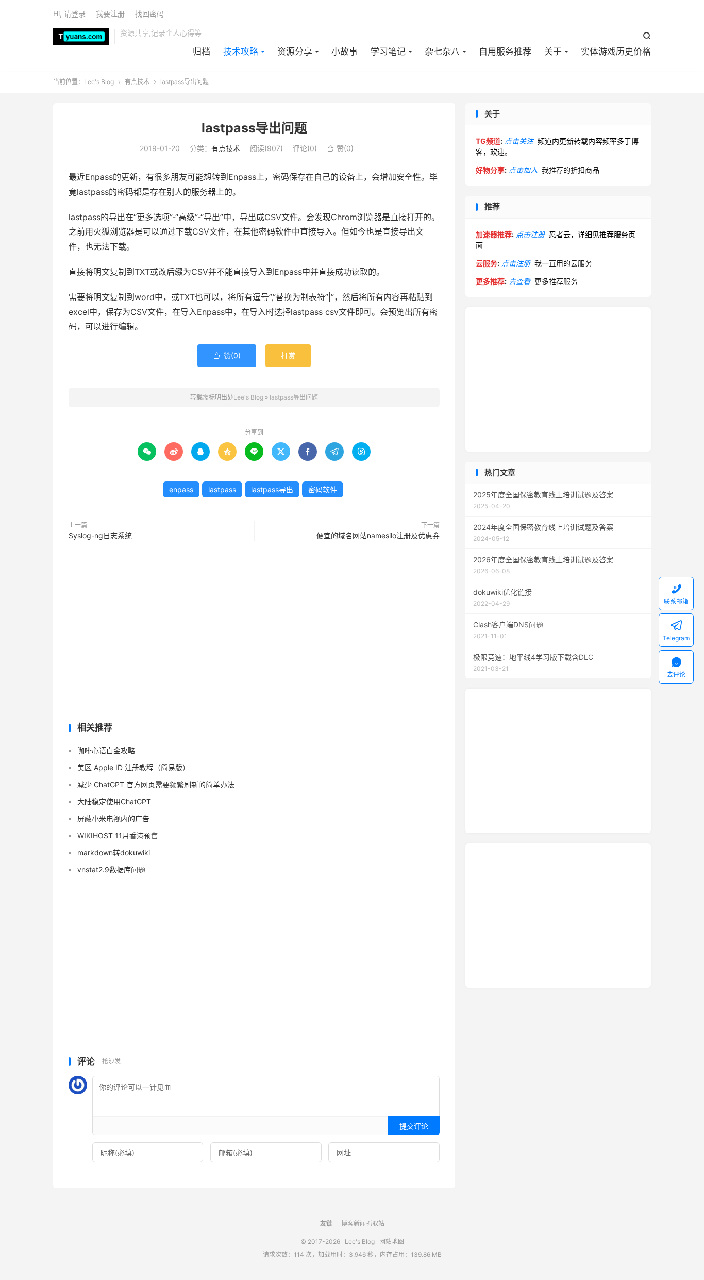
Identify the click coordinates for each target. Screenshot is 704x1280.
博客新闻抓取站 (362, 1223)
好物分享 (490, 169)
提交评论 (413, 1126)
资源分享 (294, 51)
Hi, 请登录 (69, 13)
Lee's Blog (81, 36)
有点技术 (137, 82)
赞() (340, 148)
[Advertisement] (254, 633)
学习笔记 (388, 51)
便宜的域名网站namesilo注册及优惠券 (378, 535)
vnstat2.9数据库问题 (111, 869)
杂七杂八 (442, 51)
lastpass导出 (272, 489)
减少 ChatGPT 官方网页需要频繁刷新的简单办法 (155, 784)
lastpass (222, 489)
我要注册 (110, 13)
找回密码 (149, 13)
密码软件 (322, 489)
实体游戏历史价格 (616, 51)
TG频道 (488, 141)
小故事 (344, 51)
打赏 (288, 355)
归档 (201, 51)
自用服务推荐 (505, 51)
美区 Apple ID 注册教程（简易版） (133, 767)
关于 (553, 51)
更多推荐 (490, 281)
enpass (181, 489)
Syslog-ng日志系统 (100, 535)
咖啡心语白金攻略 (106, 750)
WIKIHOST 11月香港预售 (117, 835)
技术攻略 (240, 51)
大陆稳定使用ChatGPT (114, 801)
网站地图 (391, 1241)
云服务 (486, 263)
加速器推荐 (494, 234)
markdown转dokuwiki (113, 852)
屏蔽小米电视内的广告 (113, 818)
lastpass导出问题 (254, 128)
